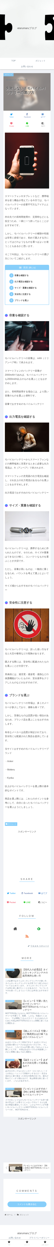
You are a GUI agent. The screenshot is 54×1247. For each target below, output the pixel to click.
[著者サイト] (15, 928)
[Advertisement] (27, 852)
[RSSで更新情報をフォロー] (27, 936)
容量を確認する (22, 275)
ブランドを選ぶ (22, 300)
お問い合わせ (15, 1238)
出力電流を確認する (24, 281)
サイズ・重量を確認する (26, 288)
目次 (25, 267)
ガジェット (11, 824)
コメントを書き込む (27, 1204)
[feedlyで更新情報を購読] (39, 928)
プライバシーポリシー (39, 1238)
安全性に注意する (23, 294)
